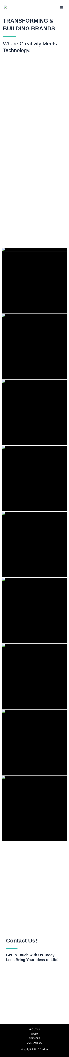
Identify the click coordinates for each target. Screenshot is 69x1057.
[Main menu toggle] (61, 7)
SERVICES (34, 1038)
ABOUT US (34, 1029)
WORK (34, 1034)
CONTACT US (34, 1042)
